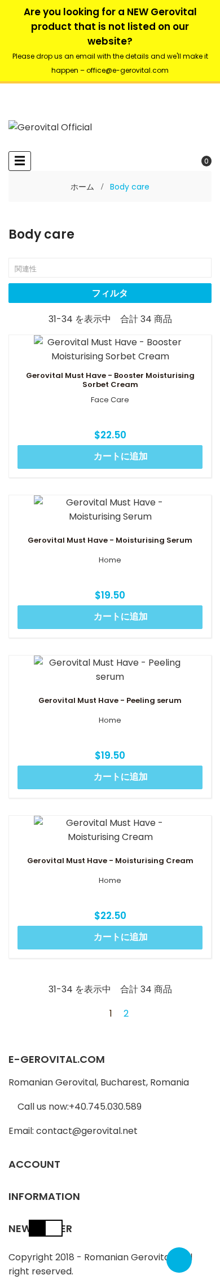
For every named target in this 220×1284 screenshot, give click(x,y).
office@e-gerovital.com (127, 70)
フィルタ (110, 293)
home (110, 560)
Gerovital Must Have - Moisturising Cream (110, 860)
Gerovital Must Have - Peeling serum (110, 700)
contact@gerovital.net (87, 1130)
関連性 (110, 268)
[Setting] (18, 93)
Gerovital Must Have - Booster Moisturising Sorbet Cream (110, 380)
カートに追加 (111, 457)
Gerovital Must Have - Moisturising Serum (110, 540)
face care (110, 399)
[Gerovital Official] (50, 126)
